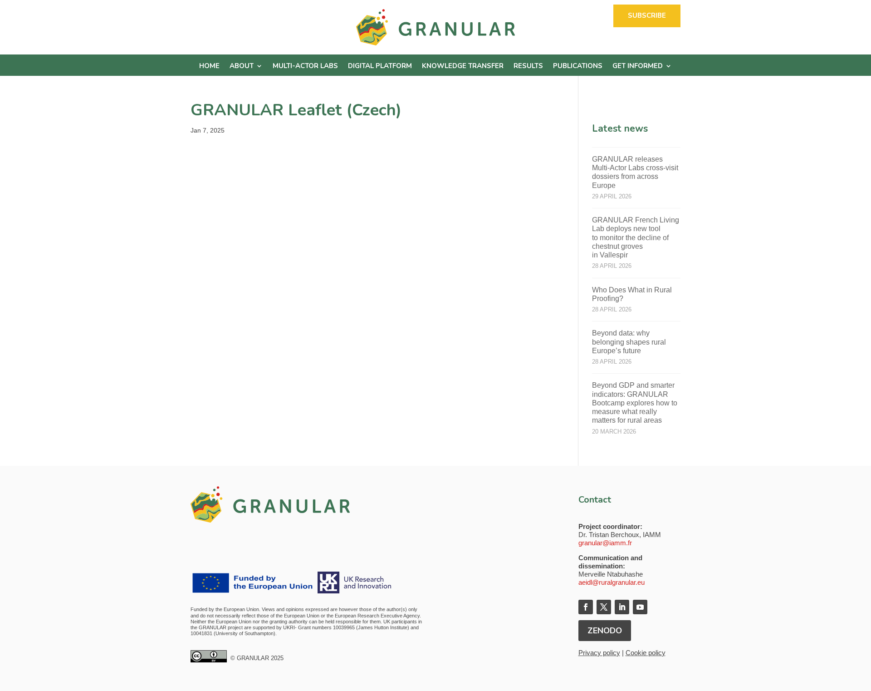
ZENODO (604, 630)
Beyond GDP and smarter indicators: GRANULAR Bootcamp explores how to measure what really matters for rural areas (634, 402)
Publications (577, 66)
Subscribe (647, 15)
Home (209, 66)
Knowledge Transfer (463, 66)
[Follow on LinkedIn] (622, 607)
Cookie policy (645, 652)
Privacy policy (599, 652)
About (242, 66)
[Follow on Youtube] (640, 607)
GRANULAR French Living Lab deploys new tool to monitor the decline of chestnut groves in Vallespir (635, 237)
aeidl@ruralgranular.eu (611, 582)
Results (528, 66)
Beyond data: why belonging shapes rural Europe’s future (629, 341)
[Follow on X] (604, 607)
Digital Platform (380, 66)
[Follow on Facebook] (585, 607)
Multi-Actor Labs (305, 66)
